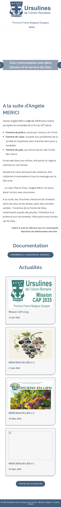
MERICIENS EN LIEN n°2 (21, 413)
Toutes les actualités (30, 484)
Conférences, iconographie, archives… (30, 255)
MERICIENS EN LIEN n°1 (21, 463)
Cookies (56, 502)
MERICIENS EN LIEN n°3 (21, 362)
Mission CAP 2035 (19, 311)
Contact (30, 504)
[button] (27, 94)
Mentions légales (44, 502)
